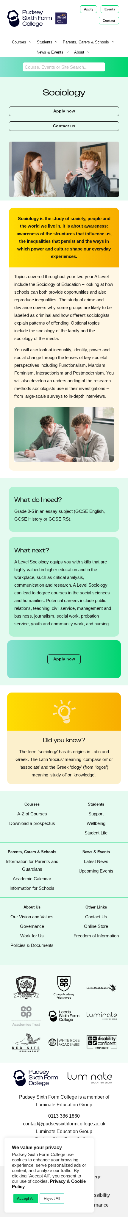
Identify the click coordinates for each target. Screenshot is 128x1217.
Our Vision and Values (32, 916)
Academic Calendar (32, 878)
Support (96, 813)
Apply (88, 9)
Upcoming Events (96, 870)
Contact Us (96, 916)
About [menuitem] (79, 52)
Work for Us (32, 935)
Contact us (64, 126)
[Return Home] (29, 18)
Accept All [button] (26, 1198)
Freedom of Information (96, 935)
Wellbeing (96, 823)
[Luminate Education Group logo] (90, 1077)
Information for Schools (32, 888)
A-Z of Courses (32, 813)
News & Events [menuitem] (50, 52)
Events (109, 9)
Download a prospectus (32, 823)
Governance (32, 926)
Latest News (96, 861)
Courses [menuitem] (19, 42)
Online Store (96, 926)
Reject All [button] (52, 1198)
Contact (109, 20)
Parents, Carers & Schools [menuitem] (86, 42)
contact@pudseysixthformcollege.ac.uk (64, 1123)
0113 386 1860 (64, 1116)
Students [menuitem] (44, 42)
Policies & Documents (32, 945)
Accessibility (96, 1195)
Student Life (96, 832)
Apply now (64, 111)
